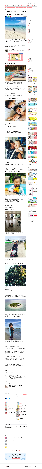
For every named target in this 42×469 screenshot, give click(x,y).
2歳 (29, 29)
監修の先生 (30, 68)
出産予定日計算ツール (31, 58)
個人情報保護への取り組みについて (29, 466)
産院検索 (30, 59)
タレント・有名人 (30, 49)
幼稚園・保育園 (30, 41)
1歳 (29, 28)
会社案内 (35, 466)
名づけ (18, 5)
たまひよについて (30, 52)
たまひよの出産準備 (31, 71)
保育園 (9, 291)
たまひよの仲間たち (31, 70)
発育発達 (30, 38)
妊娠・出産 (30, 3)
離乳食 (28, 5)
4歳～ (29, 31)
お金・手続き (13, 5)
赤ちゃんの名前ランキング (31, 61)
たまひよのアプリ (30, 69)
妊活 (36, 3)
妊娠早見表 (7, 5)
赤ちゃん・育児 (33, 3)
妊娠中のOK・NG (30, 60)
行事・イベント (30, 40)
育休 (22, 82)
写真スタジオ (29, 7)
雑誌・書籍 (7, 7)
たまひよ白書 (30, 72)
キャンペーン (24, 7)
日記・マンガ (30, 48)
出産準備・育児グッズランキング (32, 62)
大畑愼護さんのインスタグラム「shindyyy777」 (10, 381)
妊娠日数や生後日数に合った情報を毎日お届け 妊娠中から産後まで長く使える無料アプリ (16, 457)
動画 (29, 50)
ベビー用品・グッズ (31, 39)
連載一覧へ (34, 165)
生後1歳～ (30, 23)
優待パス (34, 5)
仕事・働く (30, 42)
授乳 (29, 32)
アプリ (12, 7)
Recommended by (17, 421)
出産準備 (23, 5)
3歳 (29, 30)
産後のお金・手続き (31, 43)
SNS (18, 7)
